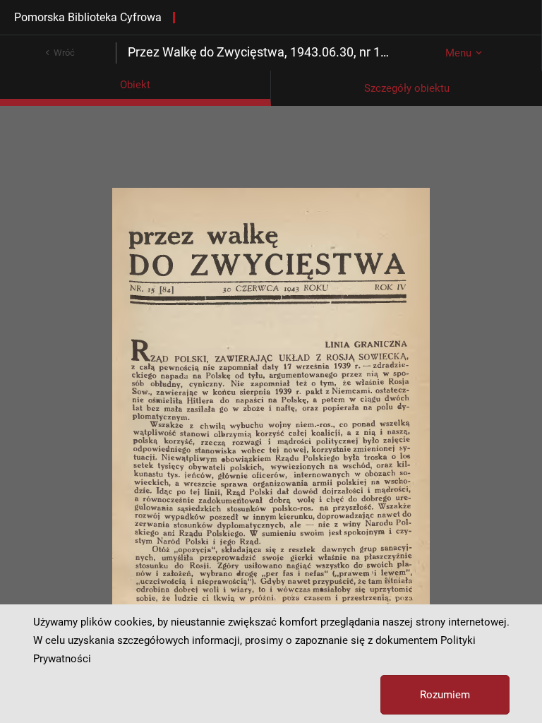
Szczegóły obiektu (407, 88)
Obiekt (135, 84)
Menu (458, 53)
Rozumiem (445, 694)
